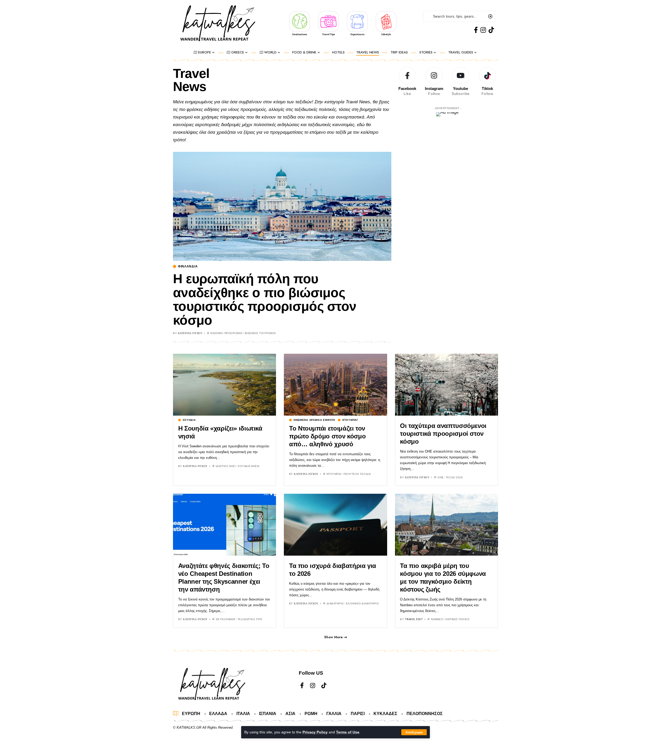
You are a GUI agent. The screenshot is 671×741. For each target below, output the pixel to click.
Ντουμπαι (334, 473)
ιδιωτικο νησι (226, 466)
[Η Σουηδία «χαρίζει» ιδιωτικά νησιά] (224, 385)
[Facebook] (476, 30)
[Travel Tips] (328, 21)
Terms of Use (347, 732)
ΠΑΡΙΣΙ (358, 713)
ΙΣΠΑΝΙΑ (267, 713)
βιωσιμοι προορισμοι (226, 333)
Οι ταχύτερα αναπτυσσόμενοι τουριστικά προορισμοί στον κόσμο (443, 433)
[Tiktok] (487, 81)
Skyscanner (225, 619)
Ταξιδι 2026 (454, 477)
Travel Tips (328, 34)
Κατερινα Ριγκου (190, 333)
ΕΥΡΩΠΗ (191, 713)
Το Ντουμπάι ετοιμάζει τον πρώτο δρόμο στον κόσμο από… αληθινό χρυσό (327, 436)
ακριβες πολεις (457, 619)
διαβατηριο (335, 603)
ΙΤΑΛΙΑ (243, 713)
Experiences (357, 34)
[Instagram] (483, 30)
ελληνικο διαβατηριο (362, 603)
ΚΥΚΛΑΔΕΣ (385, 713)
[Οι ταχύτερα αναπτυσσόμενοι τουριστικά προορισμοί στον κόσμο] (446, 385)
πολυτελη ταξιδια (357, 473)
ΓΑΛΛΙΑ (334, 713)
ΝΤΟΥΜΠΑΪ (350, 420)
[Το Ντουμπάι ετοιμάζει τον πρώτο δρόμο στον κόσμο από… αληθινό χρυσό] (335, 385)
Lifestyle (386, 34)
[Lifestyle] (386, 21)
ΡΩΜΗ (311, 713)
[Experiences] (357, 21)
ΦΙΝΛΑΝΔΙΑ (188, 266)
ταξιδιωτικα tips (249, 619)
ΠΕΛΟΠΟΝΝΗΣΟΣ (425, 713)
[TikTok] (491, 30)
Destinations (299, 34)
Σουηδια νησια (249, 466)
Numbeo (437, 619)
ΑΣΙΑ (290, 713)
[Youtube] (461, 81)
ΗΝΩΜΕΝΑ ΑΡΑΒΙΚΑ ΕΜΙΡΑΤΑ (314, 420)
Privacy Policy (315, 732)
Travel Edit (414, 619)
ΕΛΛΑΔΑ (218, 713)
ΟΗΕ (440, 477)
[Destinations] (299, 21)
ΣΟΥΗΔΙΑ (189, 420)
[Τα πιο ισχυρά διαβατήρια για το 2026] (335, 525)
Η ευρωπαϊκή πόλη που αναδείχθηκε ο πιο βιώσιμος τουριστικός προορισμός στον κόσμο (264, 299)
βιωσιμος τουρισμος (260, 333)
